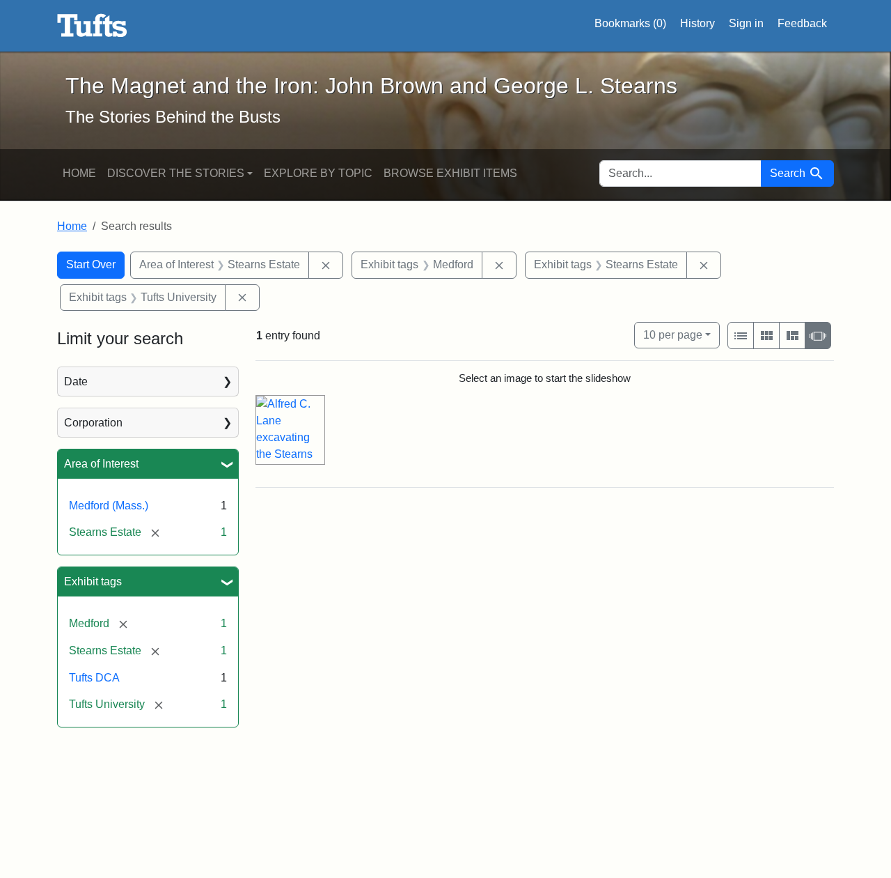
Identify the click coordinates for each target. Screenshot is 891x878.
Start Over (91, 264)
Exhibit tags (93, 581)
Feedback (802, 23)
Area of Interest (101, 464)
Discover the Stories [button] (175, 173)
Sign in (746, 23)
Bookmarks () (630, 23)
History (697, 23)
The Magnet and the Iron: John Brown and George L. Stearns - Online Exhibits (92, 26)
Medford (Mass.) (108, 505)
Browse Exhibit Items (450, 173)
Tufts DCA (94, 678)
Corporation (93, 423)
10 (672, 334)
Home (79, 173)
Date (76, 381)
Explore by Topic (318, 173)
